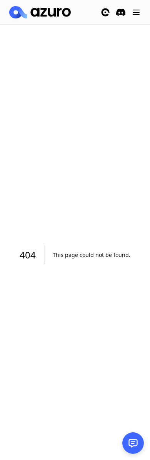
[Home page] (40, 12)
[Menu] (136, 12)
